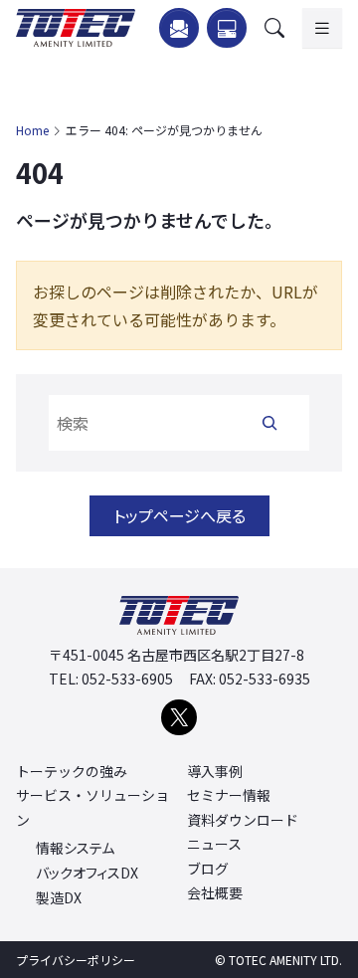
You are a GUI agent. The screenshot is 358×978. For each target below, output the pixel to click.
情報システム (75, 848)
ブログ (208, 869)
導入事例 (215, 771)
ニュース (214, 844)
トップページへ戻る (179, 515)
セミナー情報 (228, 795)
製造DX (59, 897)
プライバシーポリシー (75, 959)
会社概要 (215, 892)
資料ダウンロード (242, 820)
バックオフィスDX (87, 873)
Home (32, 129)
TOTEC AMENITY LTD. (285, 959)
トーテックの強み (71, 771)
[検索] (269, 423)
